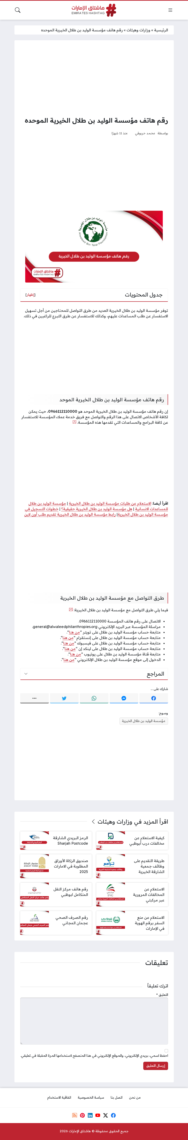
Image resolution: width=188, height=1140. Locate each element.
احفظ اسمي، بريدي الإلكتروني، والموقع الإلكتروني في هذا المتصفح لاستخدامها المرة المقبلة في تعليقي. (94, 1056)
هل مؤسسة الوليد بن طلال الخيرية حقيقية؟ (96, 509)
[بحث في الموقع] (17, 10)
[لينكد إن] (90, 1115)
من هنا (74, 632)
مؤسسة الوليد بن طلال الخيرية (143, 721)
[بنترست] (82, 1115)
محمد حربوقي (145, 133)
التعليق (162, 995)
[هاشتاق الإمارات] (94, 10)
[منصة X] (105, 1115)
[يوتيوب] (98, 1115)
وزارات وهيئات (138, 30)
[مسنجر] (124, 698)
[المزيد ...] (34, 698)
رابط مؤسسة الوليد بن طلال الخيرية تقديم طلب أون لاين (70, 514)
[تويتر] (64, 698)
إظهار (30, 295)
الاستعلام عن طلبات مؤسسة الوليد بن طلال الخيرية (110, 503)
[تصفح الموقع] (170, 10)
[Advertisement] (94, 78)
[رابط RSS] (75, 1115)
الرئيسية (161, 30)
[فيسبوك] (153, 698)
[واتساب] (94, 698)
